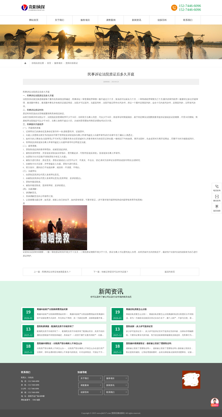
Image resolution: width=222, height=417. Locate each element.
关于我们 (59, 20)
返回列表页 (170, 272)
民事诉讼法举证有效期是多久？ (56, 272)
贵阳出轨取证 (72, 63)
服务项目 (85, 20)
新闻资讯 (136, 20)
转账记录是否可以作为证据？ (115, 272)
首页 (49, 63)
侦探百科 (162, 20)
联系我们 (187, 20)
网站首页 (33, 20)
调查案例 (110, 20)
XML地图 (36, 400)
